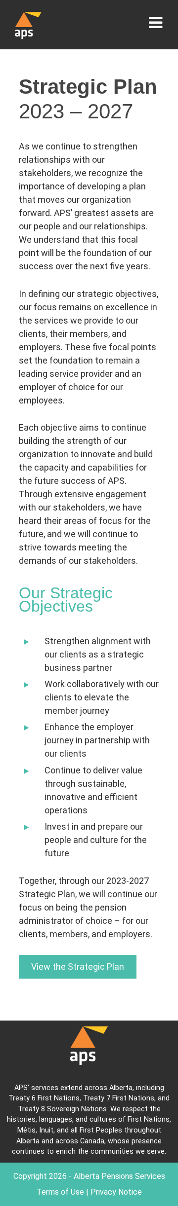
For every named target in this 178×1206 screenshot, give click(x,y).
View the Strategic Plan (77, 966)
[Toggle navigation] (155, 23)
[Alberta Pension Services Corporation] (28, 25)
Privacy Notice (116, 1192)
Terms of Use (60, 1192)
